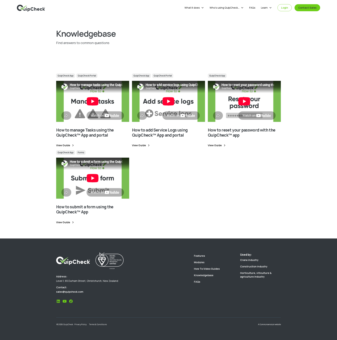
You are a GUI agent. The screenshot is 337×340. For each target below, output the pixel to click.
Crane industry (249, 260)
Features (199, 255)
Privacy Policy (80, 324)
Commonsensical (267, 324)
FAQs (252, 7)
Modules (199, 262)
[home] (31, 8)
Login (284, 7)
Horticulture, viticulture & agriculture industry (256, 274)
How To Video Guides (207, 268)
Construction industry (253, 266)
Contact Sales (307, 7)
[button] (194, 7)
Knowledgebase (203, 275)
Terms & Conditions (98, 324)
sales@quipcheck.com (69, 291)
